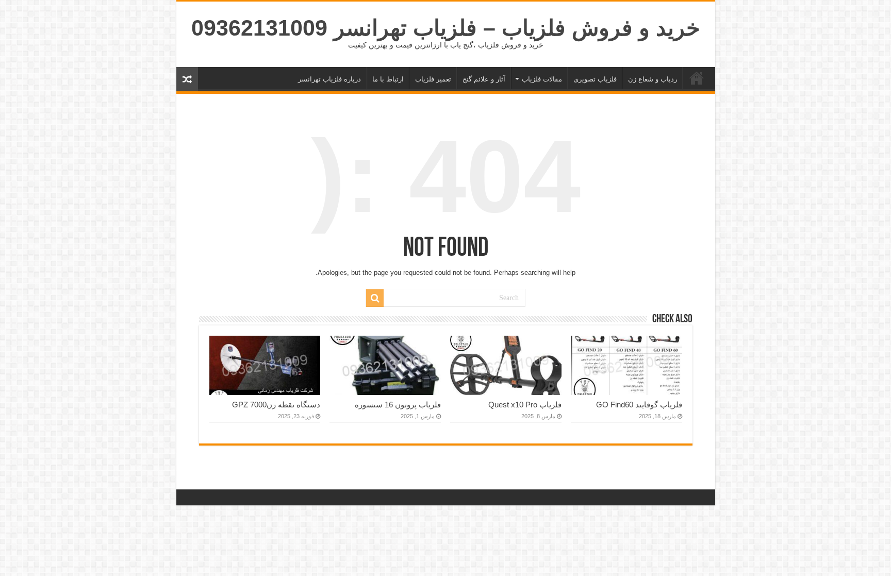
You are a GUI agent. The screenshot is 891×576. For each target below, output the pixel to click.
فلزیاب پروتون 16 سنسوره (398, 404)
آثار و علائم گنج (484, 79)
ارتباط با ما (388, 79)
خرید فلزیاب (696, 78)
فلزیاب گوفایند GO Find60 (639, 404)
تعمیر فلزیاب (433, 79)
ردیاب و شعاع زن (652, 79)
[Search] (375, 298)
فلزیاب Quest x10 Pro (525, 404)
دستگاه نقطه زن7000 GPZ (276, 404)
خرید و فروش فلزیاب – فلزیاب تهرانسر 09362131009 (445, 27)
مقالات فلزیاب (542, 79)
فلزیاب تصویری (595, 79)
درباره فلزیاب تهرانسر (329, 79)
